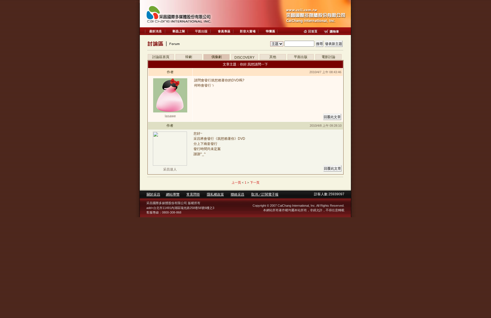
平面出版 (300, 57)
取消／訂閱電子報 (264, 194)
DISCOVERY (244, 58)
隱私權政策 (215, 194)
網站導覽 (173, 194)
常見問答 (193, 194)
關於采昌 (153, 194)
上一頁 (236, 182)
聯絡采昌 (237, 194)
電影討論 (328, 57)
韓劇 (188, 57)
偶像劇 (216, 57)
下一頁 (254, 182)
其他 (272, 57)
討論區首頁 (160, 57)
